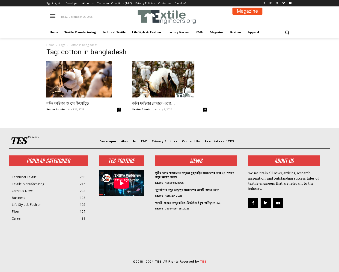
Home (50, 45)
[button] (287, 32)
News (159, 182)
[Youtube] (290, 3)
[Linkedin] (266, 203)
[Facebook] (264, 3)
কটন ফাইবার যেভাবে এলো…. (153, 103)
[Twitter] (277, 3)
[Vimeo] (283, 3)
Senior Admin (55, 109)
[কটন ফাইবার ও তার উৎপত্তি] (83, 79)
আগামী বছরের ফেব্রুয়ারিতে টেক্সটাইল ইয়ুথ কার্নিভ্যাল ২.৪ (187, 203)
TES (203, 261)
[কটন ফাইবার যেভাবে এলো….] (169, 79)
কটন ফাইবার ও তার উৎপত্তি (67, 103)
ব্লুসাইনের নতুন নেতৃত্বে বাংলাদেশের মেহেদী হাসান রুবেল (187, 190)
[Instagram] (271, 3)
